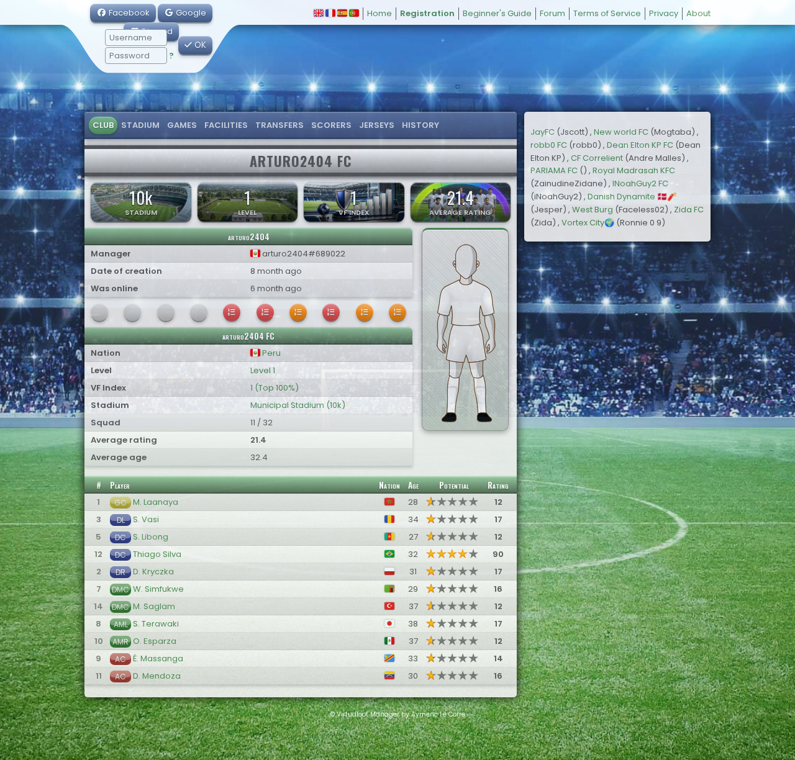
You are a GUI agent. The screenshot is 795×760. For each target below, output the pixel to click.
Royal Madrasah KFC (634, 170)
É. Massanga (158, 658)
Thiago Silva (157, 554)
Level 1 (262, 370)
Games (182, 125)
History (420, 125)
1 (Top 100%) (274, 388)
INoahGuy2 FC (640, 183)
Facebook (128, 13)
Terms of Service (607, 13)
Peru (270, 353)
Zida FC (689, 209)
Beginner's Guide (497, 13)
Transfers (279, 125)
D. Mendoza (157, 676)
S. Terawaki (156, 624)
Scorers (331, 125)
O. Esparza (154, 641)
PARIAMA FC (554, 170)
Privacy (663, 13)
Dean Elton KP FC (640, 145)
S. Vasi (146, 519)
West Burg (592, 209)
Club (103, 125)
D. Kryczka (153, 571)
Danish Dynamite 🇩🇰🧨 (632, 196)
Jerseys (376, 125)
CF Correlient (597, 158)
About (698, 13)
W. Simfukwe (158, 589)
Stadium (140, 125)
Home (379, 13)
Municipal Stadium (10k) (297, 405)
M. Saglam (154, 606)
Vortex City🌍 (587, 222)
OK (199, 45)
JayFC (542, 132)
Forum (552, 13)
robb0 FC (548, 145)
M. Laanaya (155, 502)
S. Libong (150, 537)
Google (190, 13)
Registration (427, 13)
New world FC (621, 132)
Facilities (226, 125)
